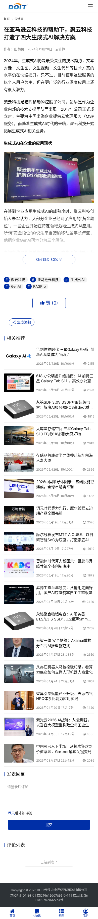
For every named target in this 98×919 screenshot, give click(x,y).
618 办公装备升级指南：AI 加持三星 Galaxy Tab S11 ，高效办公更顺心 (64, 378)
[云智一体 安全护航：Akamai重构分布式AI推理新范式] (19, 647)
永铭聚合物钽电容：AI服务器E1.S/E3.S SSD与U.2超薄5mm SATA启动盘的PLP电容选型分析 (63, 617)
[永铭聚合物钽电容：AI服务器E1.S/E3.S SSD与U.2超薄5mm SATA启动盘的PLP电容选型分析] (19, 621)
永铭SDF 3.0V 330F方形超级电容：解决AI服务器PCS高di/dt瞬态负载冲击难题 (64, 405)
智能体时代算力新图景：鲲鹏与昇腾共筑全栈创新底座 (64, 563)
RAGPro (39, 286)
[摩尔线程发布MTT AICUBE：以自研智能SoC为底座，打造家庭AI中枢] (19, 541)
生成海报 (23, 322)
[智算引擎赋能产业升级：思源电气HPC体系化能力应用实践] (19, 700)
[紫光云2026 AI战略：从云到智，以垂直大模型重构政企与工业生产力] (19, 727)
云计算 (60, 49)
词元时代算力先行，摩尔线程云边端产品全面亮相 (64, 511)
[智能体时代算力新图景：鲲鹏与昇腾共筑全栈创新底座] (19, 568)
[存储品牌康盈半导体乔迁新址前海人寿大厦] (19, 462)
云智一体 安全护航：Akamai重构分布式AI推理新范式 (63, 643)
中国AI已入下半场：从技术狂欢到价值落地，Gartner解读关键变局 (64, 749)
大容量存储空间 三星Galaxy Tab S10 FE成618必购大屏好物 (63, 431)
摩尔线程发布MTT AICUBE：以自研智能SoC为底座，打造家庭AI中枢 (64, 537)
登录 (11, 813)
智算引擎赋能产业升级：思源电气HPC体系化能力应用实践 (64, 696)
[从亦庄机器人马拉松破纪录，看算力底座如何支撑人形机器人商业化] (19, 673)
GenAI (16, 286)
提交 (49, 824)
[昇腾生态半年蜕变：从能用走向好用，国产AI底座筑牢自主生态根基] (19, 594)
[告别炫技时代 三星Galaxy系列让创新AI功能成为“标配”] (19, 356)
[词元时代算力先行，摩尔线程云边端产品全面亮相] (19, 515)
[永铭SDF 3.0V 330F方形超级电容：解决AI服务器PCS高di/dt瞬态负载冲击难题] (19, 409)
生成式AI (78, 279)
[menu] (90, 6)
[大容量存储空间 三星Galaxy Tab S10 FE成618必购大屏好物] (19, 435)
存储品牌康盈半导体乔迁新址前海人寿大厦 (64, 458)
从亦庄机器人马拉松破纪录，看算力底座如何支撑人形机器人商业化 (64, 669)
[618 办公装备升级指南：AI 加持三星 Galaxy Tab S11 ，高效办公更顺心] (19, 382)
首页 (7, 19)
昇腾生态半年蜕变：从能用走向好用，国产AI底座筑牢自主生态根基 (64, 590)
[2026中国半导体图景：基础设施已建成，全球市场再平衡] (19, 488)
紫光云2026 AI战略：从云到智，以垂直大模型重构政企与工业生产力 (64, 723)
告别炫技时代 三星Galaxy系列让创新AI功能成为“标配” (65, 352)
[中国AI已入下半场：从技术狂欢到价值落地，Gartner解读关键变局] (19, 753)
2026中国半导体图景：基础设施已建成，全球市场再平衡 (65, 484)
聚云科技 (18, 279)
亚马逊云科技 (48, 279)
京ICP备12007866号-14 (53, 895)
